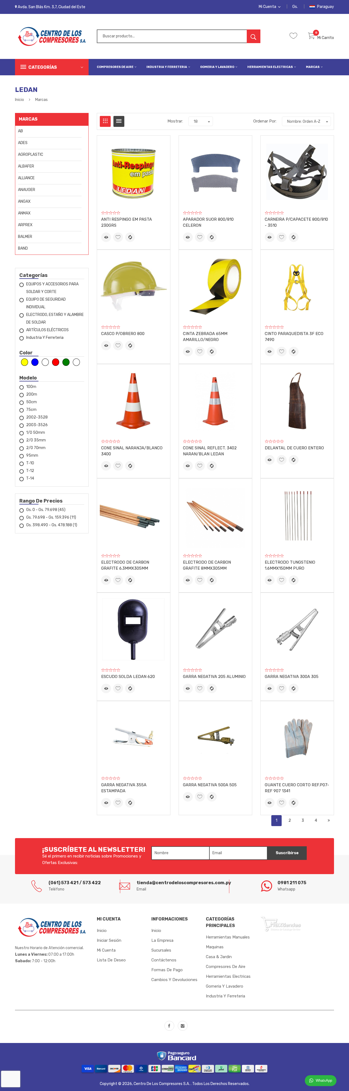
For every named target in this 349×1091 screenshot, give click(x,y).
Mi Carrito (325, 37)
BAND (23, 248)
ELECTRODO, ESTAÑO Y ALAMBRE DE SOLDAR (55, 318)
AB (20, 131)
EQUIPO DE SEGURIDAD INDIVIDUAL (46, 303)
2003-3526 (37, 425)
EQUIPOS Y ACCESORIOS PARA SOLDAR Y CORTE (52, 288)
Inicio (19, 99)
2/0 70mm (36, 448)
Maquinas (215, 946)
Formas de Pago (167, 969)
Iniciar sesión (109, 940)
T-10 (30, 463)
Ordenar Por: (264, 121)
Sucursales (161, 950)
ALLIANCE (26, 178)
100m (31, 386)
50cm (31, 402)
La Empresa (162, 940)
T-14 (30, 478)
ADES (23, 143)
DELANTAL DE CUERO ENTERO (294, 448)
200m (31, 394)
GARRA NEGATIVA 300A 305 (291, 676)
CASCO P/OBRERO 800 (123, 333)
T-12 (30, 470)
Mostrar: (175, 121)
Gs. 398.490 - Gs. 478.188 (51, 525)
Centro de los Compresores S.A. (162, 1083)
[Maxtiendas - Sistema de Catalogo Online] (280, 923)
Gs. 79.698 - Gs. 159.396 (51, 517)
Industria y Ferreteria (167, 67)
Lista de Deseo (111, 960)
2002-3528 (37, 417)
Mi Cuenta (268, 6)
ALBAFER (26, 166)
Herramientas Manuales (228, 937)
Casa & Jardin (219, 956)
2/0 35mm (36, 440)
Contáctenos (163, 960)
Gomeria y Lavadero (217, 67)
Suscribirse (287, 853)
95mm (32, 455)
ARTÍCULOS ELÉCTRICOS (47, 330)
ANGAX (24, 201)
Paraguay (325, 6)
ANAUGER (26, 189)
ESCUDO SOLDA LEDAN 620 (128, 676)
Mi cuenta (106, 950)
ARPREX (25, 225)
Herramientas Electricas (270, 67)
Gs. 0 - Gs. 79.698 (45, 509)
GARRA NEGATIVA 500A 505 (210, 784)
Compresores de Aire (115, 67)
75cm (31, 409)
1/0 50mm (35, 432)
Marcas (313, 67)
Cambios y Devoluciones (174, 979)
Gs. (295, 6)
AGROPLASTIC (30, 154)
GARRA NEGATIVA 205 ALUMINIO (214, 676)
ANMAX (24, 213)
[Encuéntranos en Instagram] (183, 1026)
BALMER (25, 236)
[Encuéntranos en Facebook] (169, 1026)
